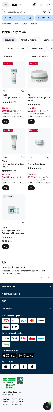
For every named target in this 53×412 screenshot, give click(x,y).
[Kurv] (48, 4)
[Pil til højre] (49, 277)
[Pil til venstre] (41, 277)
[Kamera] (44, 12)
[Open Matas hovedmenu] (5, 4)
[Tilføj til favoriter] (22, 90)
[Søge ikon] (49, 12)
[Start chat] (47, 406)
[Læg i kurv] (5, 121)
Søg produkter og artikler (14, 12)
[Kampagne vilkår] (21, 111)
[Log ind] (34, 4)
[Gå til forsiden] (16, 4)
